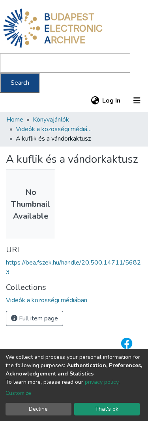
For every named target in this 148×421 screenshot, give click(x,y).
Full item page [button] (37, 318)
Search (20, 82)
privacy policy (101, 382)
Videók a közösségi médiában (55, 129)
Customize (18, 393)
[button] (95, 100)
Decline (38, 409)
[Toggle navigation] (137, 101)
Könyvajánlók (51, 119)
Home (14, 119)
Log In (111, 100)
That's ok (106, 409)
